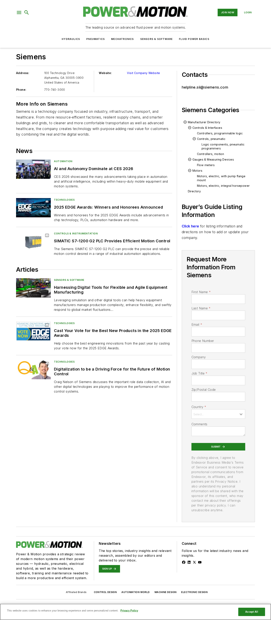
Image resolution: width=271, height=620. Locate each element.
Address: (22, 73)
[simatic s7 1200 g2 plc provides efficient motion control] (33, 241)
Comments (199, 424)
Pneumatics (95, 39)
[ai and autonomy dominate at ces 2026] (33, 169)
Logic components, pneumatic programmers (223, 146)
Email (196, 324)
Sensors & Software (156, 39)
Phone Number (202, 341)
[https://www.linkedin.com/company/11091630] (189, 562)
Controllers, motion (210, 154)
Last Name (201, 308)
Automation (63, 161)
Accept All (251, 611)
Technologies (64, 199)
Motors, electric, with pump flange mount (221, 178)
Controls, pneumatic (211, 139)
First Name (201, 292)
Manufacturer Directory (204, 122)
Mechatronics (122, 39)
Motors (197, 170)
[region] (135, 612)
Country (198, 407)
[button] (19, 12)
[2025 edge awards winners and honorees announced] (33, 207)
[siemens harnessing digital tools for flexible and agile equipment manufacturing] (33, 287)
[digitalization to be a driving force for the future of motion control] (33, 369)
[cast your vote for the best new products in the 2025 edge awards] (33, 331)
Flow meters (206, 165)
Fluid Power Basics (194, 39)
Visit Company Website (143, 73)
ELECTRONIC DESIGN (194, 592)
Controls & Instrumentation (76, 233)
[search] (27, 12)
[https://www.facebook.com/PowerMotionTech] (184, 562)
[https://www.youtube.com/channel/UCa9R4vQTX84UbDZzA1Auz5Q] (200, 562)
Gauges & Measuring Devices (213, 159)
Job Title (199, 373)
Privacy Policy (129, 610)
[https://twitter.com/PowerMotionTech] (194, 562)
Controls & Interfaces (207, 127)
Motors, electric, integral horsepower (223, 185)
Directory (194, 191)
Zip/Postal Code (203, 390)
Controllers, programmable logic (220, 133)
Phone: (21, 89)
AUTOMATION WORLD (135, 592)
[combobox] (218, 414)
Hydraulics (71, 39)
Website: (105, 73)
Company (198, 357)
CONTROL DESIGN (105, 592)
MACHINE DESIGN (166, 592)
